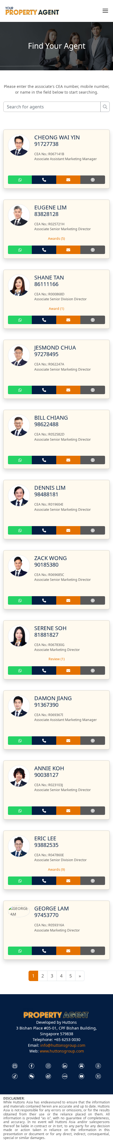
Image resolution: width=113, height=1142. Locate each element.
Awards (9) (56, 869)
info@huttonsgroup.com (62, 1045)
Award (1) (56, 308)
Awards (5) (56, 238)
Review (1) (57, 659)
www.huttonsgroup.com (62, 1051)
